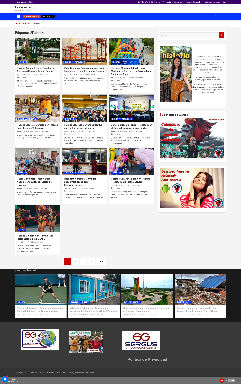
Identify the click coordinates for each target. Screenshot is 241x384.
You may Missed (26, 270)
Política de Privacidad (147, 359)
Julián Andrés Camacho (40, 74)
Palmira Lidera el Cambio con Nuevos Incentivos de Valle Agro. (37, 126)
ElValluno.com (196, 315)
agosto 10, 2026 (70, 74)
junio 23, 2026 (69, 131)
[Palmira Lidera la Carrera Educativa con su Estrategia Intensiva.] (85, 108)
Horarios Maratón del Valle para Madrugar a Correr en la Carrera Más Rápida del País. (131, 71)
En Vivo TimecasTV (32, 16)
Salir (224, 2)
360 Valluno (178, 2)
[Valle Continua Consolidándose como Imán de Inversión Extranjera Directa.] (85, 51)
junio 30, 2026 (22, 131)
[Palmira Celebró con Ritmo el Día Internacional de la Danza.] (38, 219)
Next (101, 261)
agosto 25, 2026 (23, 315)
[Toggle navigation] (18, 16)
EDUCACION (22, 62)
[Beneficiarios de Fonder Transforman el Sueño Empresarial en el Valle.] (132, 108)
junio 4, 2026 (22, 188)
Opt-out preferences (212, 2)
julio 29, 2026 (116, 78)
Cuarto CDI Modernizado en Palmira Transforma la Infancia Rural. (130, 180)
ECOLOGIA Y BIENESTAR (27, 119)
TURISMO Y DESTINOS (132, 302)
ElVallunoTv (49, 16)
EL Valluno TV (143, 2)
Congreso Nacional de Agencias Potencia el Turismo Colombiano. (146, 310)
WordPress (89, 373)
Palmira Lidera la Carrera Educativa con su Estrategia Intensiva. (83, 126)
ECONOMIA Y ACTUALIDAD (75, 62)
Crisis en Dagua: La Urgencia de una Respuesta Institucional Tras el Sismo (197, 310)
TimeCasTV (167, 2)
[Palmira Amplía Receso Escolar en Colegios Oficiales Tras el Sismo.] (38, 51)
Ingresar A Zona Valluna (193, 2)
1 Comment (21, 77)
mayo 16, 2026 (70, 188)
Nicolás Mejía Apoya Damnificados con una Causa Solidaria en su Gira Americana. (40, 310)
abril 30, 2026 (22, 242)
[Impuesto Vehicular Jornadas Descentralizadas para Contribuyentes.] (85, 162)
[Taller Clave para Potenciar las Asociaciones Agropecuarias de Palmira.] (38, 162)
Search (221, 35)
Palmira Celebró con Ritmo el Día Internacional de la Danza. (35, 237)
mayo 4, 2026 (116, 185)
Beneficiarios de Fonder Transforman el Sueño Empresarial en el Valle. (131, 126)
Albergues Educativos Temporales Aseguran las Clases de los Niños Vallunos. (93, 310)
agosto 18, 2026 (23, 74)
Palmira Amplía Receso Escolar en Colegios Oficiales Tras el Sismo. (35, 70)
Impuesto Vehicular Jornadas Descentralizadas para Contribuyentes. (80, 181)
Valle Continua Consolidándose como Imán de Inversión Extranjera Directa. (84, 70)
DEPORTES (116, 62)
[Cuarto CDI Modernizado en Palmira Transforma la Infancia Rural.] (132, 162)
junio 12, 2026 (116, 131)
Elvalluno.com (23, 7)
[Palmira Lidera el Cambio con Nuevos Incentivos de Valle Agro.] (38, 108)
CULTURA (21, 230)
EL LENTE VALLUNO (184, 302)
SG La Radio (155, 2)
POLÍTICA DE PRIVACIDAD (54, 373)
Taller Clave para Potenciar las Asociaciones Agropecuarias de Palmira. (34, 181)
